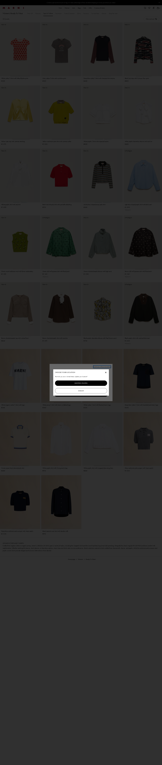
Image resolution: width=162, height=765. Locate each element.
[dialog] (81, 382)
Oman (81, 391)
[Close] (105, 372)
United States (81, 383)
